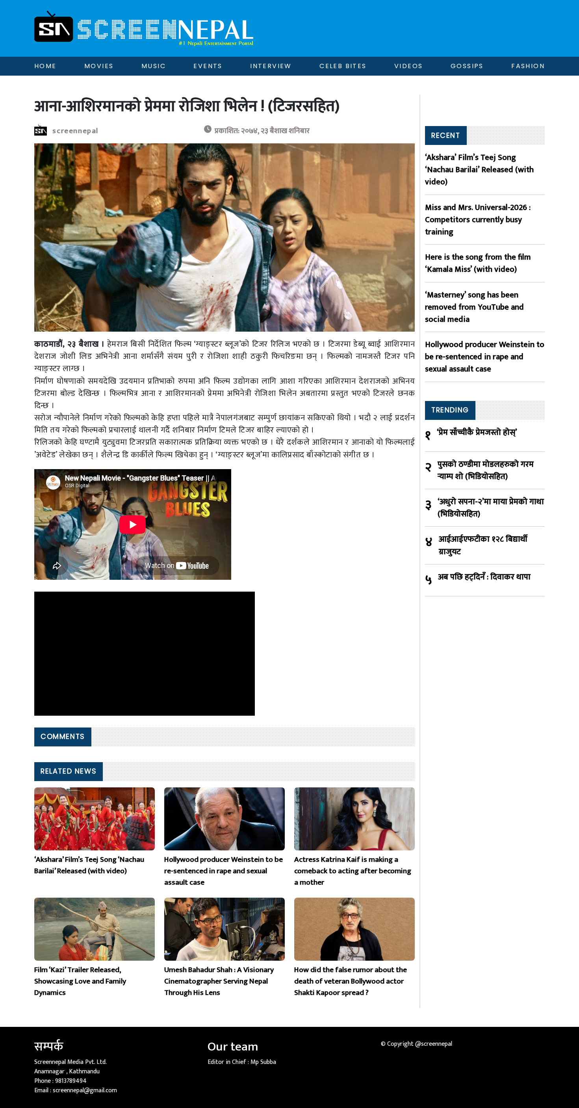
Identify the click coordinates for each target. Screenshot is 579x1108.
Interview (271, 66)
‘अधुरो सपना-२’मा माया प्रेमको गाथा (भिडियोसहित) (491, 508)
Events (207, 66)
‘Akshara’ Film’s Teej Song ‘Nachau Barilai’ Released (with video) (479, 169)
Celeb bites (342, 66)
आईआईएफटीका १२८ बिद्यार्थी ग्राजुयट (483, 545)
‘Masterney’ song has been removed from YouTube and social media (474, 307)
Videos (408, 66)
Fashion (528, 66)
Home (45, 66)
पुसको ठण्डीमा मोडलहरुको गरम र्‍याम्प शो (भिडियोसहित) (486, 470)
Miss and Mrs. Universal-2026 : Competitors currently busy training (478, 219)
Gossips (467, 66)
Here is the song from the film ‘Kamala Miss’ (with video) (478, 263)
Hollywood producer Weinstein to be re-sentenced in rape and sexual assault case (484, 356)
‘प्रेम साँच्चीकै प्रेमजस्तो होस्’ (477, 432)
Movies (98, 66)
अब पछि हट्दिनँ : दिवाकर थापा (484, 577)
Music (153, 66)
